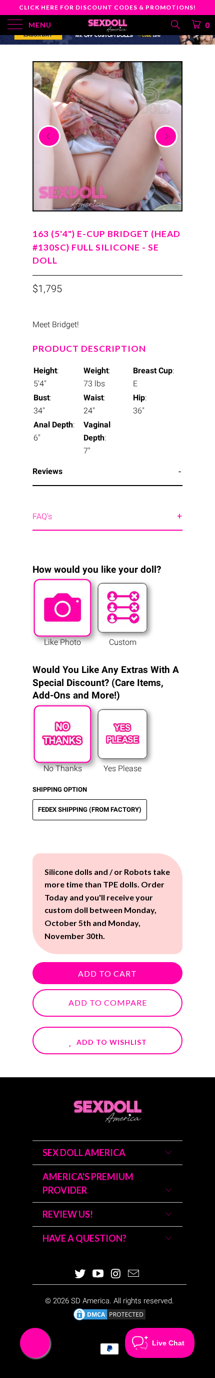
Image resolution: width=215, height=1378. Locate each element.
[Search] (175, 24)
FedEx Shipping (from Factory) (90, 809)
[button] (107, 1040)
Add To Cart (107, 973)
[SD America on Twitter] (80, 1274)
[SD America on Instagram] (116, 1274)
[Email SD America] (134, 1274)
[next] (166, 136)
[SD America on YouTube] (98, 1274)
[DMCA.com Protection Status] (109, 1319)
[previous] (49, 136)
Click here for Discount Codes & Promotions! (107, 7)
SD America (90, 1300)
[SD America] (108, 25)
